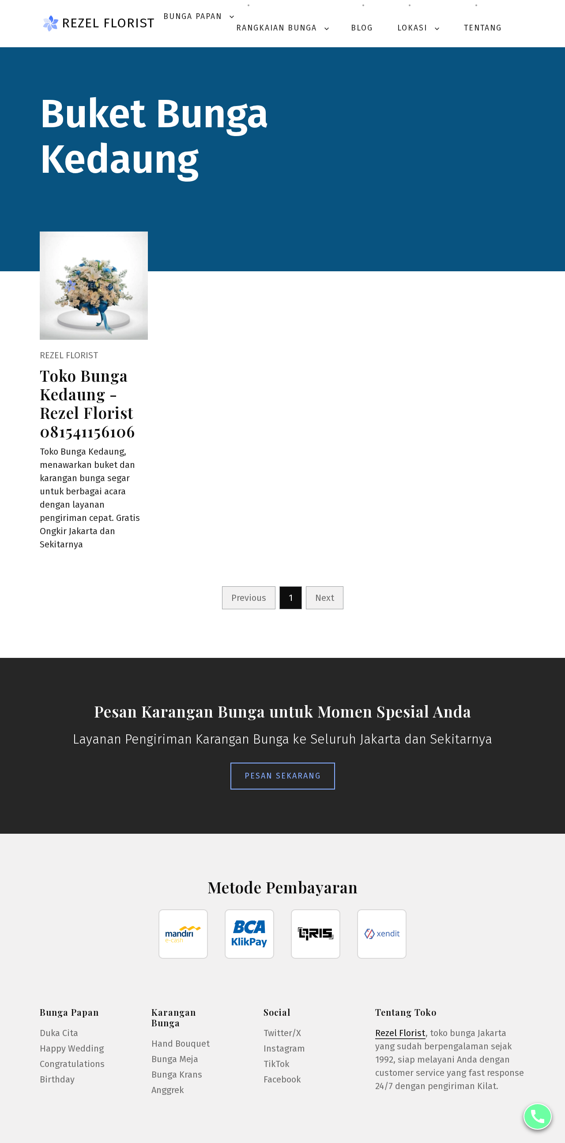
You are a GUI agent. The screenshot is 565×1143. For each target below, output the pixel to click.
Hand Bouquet (180, 1043)
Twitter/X (282, 1033)
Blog (362, 28)
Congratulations (72, 1064)
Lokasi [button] (419, 28)
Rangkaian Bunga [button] (283, 28)
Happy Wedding (72, 1048)
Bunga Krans (176, 1074)
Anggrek (167, 1090)
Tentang (483, 28)
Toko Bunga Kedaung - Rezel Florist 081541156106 (87, 403)
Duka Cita (59, 1033)
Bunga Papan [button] (199, 16)
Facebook (282, 1079)
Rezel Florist (108, 23)
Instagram (284, 1048)
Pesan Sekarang (283, 776)
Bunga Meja (174, 1059)
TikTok (276, 1064)
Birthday (57, 1079)
